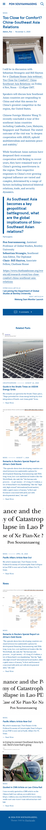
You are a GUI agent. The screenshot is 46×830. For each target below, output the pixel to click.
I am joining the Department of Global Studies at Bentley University (21, 292)
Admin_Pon (7, 32)
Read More (9, 403)
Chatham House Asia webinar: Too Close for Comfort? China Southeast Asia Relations (23, 80)
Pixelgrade (30, 820)
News (5, 13)
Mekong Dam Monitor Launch (29, 299)
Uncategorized (9, 383)
